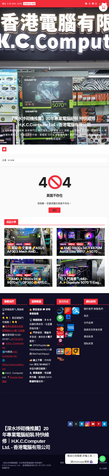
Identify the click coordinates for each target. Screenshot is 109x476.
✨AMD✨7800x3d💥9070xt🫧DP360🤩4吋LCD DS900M (28, 282)
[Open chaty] (102, 459)
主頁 (4, 160)
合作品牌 (88, 322)
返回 (54, 210)
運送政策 (88, 336)
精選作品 (71, 244)
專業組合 (11, 244)
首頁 (62, 462)
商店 (86, 315)
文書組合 (27, 244)
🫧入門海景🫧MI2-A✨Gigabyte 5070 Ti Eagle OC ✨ (80, 282)
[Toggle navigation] (56, 149)
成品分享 (19, 244)
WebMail (103, 462)
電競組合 (80, 244)
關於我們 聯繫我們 (93, 308)
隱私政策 (88, 343)
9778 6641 (17, 339)
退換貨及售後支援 (93, 329)
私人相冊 (103, 468)
